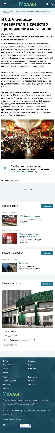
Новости (11, 11)
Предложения (10, 205)
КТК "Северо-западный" (29, 216)
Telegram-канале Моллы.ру (24, 171)
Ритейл (5, 369)
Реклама (6, 388)
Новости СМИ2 (27, 190)
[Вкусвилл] (9, 267)
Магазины (32, 361)
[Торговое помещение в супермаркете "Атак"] (9, 238)
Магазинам (7, 385)
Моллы (5, 372)
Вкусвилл (23, 263)
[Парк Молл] (27, 309)
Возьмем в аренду (12, 252)
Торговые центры (9, 400)
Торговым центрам (10, 381)
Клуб (30, 365)
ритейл (44, 400)
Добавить (47, 206)
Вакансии (31, 381)
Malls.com (32, 369)
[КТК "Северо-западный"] (9, 220)
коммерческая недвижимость (28, 400)
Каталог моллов (11, 283)
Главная (4, 11)
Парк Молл (10, 331)
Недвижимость (8, 365)
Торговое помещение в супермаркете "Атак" (29, 235)
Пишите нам (32, 377)
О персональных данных (12, 419)
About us (31, 385)
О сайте (5, 377)
